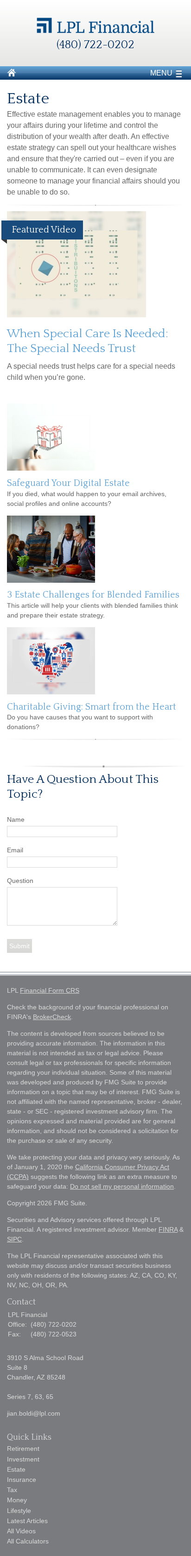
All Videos (21, 1531)
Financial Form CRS (49, 990)
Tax (12, 1489)
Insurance (21, 1479)
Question (20, 880)
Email (15, 850)
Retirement (23, 1448)
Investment (23, 1459)
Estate (16, 1469)
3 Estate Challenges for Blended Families (93, 595)
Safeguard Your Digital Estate (68, 483)
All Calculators (28, 1541)
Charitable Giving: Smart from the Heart (91, 707)
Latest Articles (27, 1521)
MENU (161, 73)
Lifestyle (19, 1510)
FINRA (168, 1229)
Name (16, 819)
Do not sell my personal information (122, 1186)
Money (17, 1500)
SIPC (14, 1239)
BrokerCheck (52, 1017)
